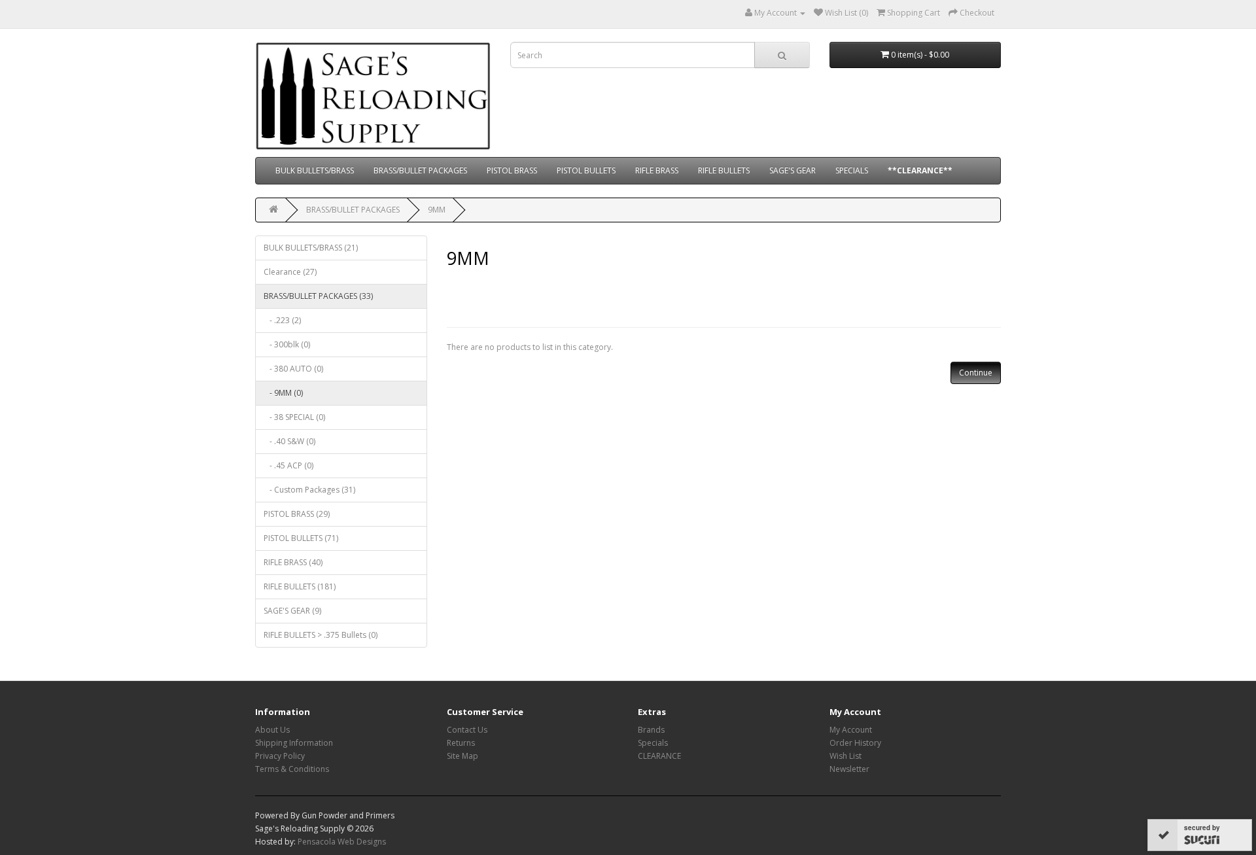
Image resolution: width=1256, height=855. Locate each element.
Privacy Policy (280, 755)
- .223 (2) (282, 320)
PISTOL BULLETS (586, 170)
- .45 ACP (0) (288, 465)
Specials (653, 742)
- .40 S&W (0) (289, 441)
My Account (850, 729)
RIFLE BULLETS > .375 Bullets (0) (320, 634)
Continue (975, 372)
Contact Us (467, 729)
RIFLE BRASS (656, 170)
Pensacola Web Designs (342, 841)
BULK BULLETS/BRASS (314, 170)
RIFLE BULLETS (724, 170)
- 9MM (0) (283, 392)
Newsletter (849, 769)
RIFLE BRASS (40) (293, 562)
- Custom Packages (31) (309, 489)
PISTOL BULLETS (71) (301, 538)
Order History (855, 742)
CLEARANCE (659, 755)
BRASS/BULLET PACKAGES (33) (318, 296)
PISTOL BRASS (512, 170)
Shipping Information (294, 742)
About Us (272, 729)
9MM (436, 209)
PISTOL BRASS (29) (297, 513)
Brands (651, 729)
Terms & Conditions (292, 769)
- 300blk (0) (287, 344)
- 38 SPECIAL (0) (294, 417)
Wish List (845, 755)
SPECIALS (851, 170)
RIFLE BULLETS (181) (300, 586)
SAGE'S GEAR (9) (292, 610)
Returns (461, 742)
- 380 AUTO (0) (293, 368)
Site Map (462, 755)
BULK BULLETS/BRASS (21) (311, 247)
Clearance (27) (290, 271)
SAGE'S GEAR (792, 170)
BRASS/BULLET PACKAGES (420, 170)
